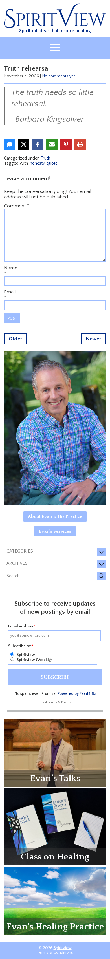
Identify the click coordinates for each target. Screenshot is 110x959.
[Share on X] (23, 144)
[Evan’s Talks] (55, 752)
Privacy (66, 702)
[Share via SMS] (9, 144)
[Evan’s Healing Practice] (55, 900)
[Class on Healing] (55, 826)
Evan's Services (55, 531)
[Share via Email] (52, 144)
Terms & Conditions (55, 952)
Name (10, 268)
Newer (93, 339)
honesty (37, 163)
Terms (52, 702)
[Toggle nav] (55, 47)
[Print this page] (80, 144)
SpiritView (63, 948)
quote (52, 163)
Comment (16, 206)
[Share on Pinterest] (66, 144)
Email (10, 292)
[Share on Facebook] (37, 144)
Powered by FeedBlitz (77, 693)
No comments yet (58, 76)
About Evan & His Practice (55, 516)
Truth (45, 158)
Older (15, 339)
